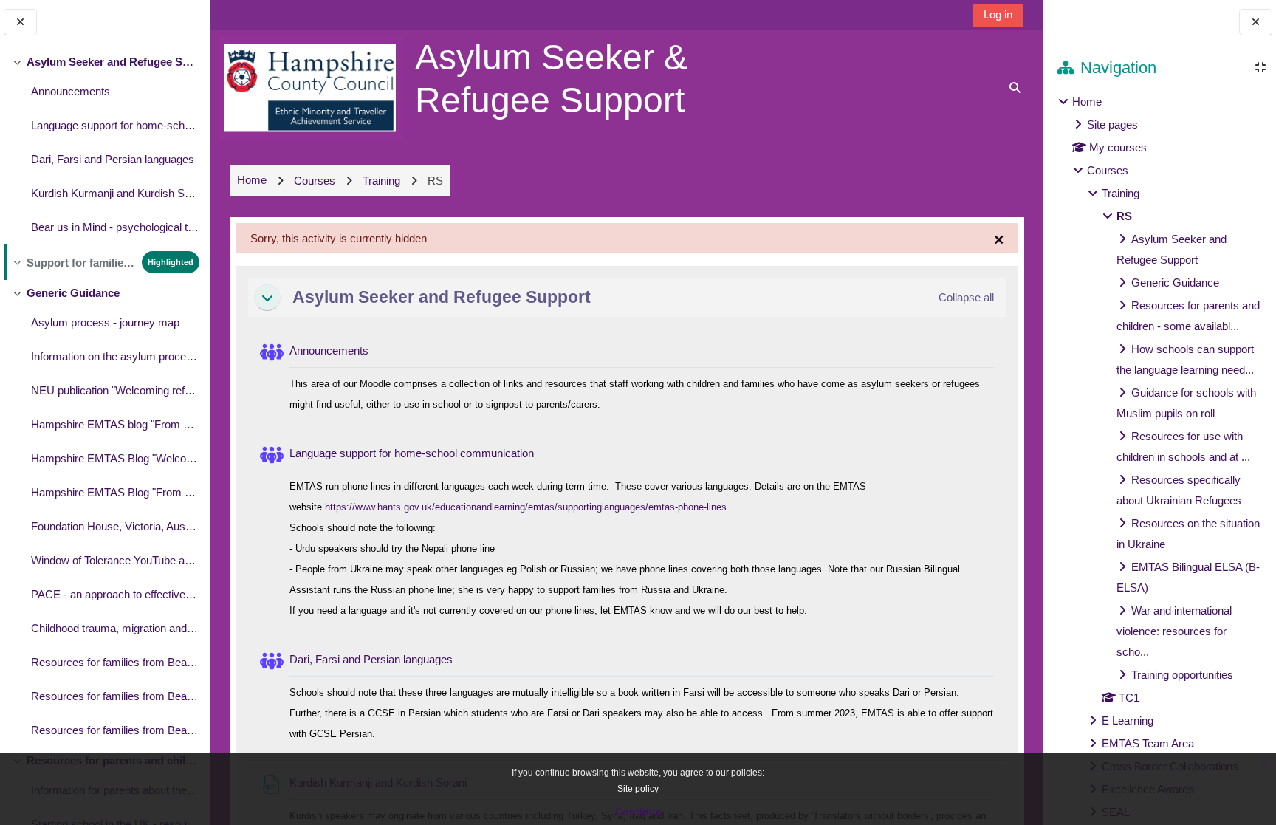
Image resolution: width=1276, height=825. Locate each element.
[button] (267, 297)
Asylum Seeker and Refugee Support (113, 61)
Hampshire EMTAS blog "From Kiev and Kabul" (115, 424)
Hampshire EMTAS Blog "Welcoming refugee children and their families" (115, 458)
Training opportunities (1182, 674)
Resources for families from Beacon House (115, 662)
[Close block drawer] (1255, 22)
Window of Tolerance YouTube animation (115, 560)
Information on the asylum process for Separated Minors (115, 356)
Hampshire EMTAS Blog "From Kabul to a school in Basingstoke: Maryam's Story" (115, 492)
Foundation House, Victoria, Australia (115, 526)
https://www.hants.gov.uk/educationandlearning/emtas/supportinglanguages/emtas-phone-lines (526, 507)
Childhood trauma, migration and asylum (115, 628)
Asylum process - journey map (105, 322)
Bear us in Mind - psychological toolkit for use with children (115, 227)
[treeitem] (104, 146)
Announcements (70, 91)
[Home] (311, 87)
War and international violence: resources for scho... (1174, 631)
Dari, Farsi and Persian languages (112, 159)
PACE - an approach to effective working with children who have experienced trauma (115, 594)
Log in (998, 14)
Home (1087, 101)
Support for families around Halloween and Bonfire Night (81, 262)
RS (1124, 216)
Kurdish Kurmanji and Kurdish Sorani (115, 193)
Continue (638, 812)
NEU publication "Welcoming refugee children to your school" (115, 390)
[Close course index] (20, 22)
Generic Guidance (73, 293)
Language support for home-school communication (115, 125)
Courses (1107, 170)
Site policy (638, 789)
